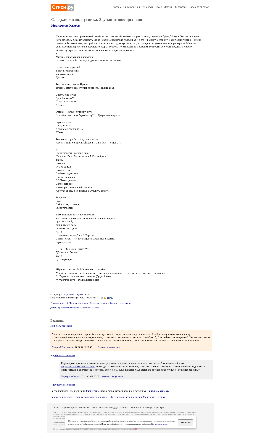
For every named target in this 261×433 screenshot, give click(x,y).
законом (101, 414)
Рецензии (147, 7)
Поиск (158, 7)
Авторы (117, 7)
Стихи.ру (148, 407)
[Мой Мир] (108, 298)
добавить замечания (64, 355)
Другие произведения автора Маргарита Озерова (74, 307)
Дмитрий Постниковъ (62, 347)
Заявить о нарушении (120, 303)
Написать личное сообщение (91, 397)
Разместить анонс (99, 303)
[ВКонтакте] (102, 298)
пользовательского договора (173, 412)
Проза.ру (159, 407)
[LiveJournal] (111, 298)
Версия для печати (79, 303)
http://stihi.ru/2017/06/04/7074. (78, 366)
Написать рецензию (61, 325)
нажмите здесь (161, 424)
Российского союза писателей (123, 429)
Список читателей (59, 303)
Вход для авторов (199, 7)
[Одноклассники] (105, 298)
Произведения (131, 7)
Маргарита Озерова (65, 25)
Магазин (168, 7)
